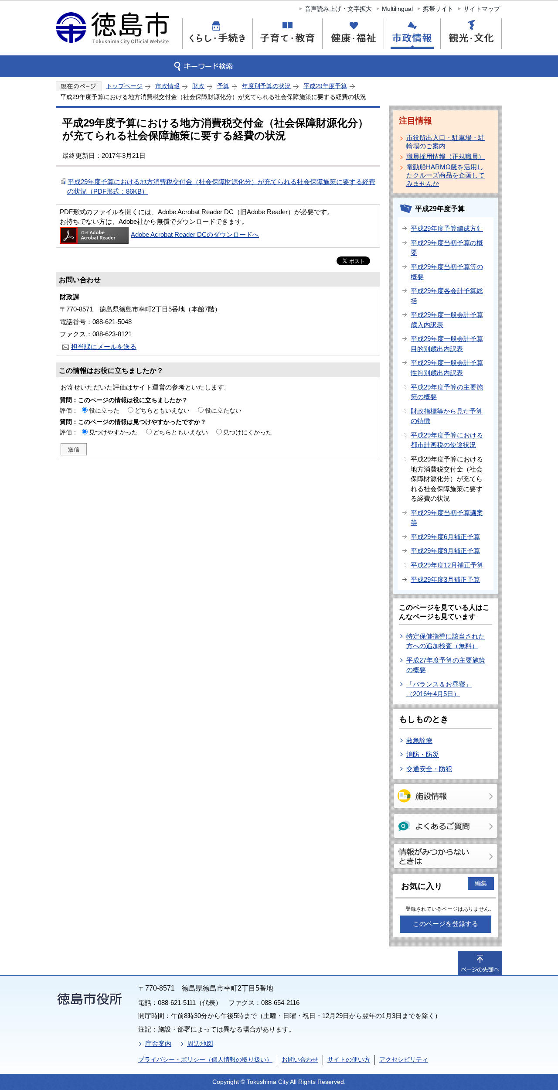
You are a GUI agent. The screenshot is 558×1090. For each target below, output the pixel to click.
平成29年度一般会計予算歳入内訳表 (447, 319)
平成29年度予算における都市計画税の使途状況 (447, 440)
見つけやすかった (113, 432)
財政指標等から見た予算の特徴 (447, 416)
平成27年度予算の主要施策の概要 (445, 665)
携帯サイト (438, 8)
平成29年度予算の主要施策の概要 (447, 392)
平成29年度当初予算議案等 (447, 517)
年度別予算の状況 (266, 85)
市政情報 (167, 85)
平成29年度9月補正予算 (445, 550)
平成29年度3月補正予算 (445, 579)
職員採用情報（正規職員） (445, 156)
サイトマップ (481, 8)
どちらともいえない (162, 410)
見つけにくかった (247, 432)
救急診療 (419, 740)
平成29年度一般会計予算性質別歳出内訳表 (447, 367)
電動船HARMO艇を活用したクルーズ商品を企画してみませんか (445, 175)
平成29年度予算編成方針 (447, 228)
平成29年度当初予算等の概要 (447, 271)
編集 (481, 883)
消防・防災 (422, 754)
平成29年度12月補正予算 (447, 565)
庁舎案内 (158, 1043)
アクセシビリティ (403, 1059)
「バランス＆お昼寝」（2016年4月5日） (439, 689)
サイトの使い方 (348, 1059)
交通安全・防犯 (429, 768)
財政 (198, 85)
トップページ (124, 85)
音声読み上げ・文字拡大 (338, 8)
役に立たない (223, 410)
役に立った (104, 410)
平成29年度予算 (325, 85)
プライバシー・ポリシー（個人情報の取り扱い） (205, 1059)
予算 (223, 85)
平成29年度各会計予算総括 (447, 295)
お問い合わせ (300, 1059)
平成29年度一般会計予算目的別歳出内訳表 (447, 343)
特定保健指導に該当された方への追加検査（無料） (445, 641)
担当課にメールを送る (103, 346)
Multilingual (397, 8)
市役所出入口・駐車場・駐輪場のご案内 (445, 142)
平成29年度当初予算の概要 (447, 247)
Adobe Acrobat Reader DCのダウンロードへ (195, 234)
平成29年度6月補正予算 (445, 536)
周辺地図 (200, 1043)
